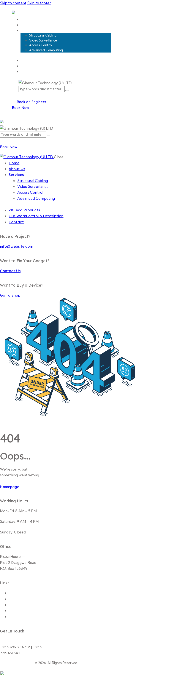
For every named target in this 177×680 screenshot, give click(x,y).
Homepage (9, 487)
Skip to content (13, 3)
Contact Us (10, 270)
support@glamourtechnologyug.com (31, 641)
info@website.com (16, 246)
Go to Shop (10, 295)
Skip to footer (39, 3)
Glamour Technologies (17, 663)
